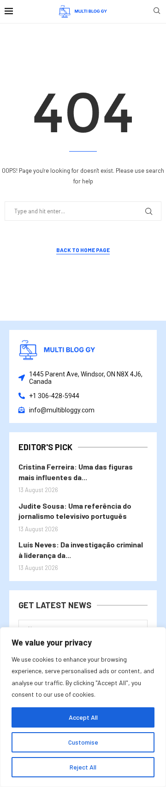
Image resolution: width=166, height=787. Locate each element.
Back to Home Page (83, 250)
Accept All (83, 717)
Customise (83, 742)
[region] (83, 707)
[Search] (156, 11)
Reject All (83, 767)
